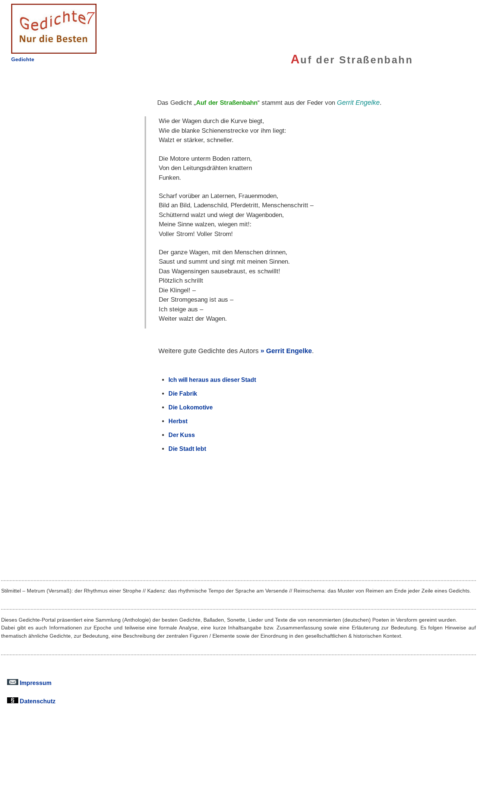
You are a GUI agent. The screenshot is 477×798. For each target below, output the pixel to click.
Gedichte (22, 59)
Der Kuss (181, 434)
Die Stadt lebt (187, 448)
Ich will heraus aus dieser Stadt (212, 379)
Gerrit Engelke (289, 351)
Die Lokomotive (190, 407)
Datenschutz (37, 701)
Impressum (34, 682)
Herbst (177, 421)
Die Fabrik (182, 393)
